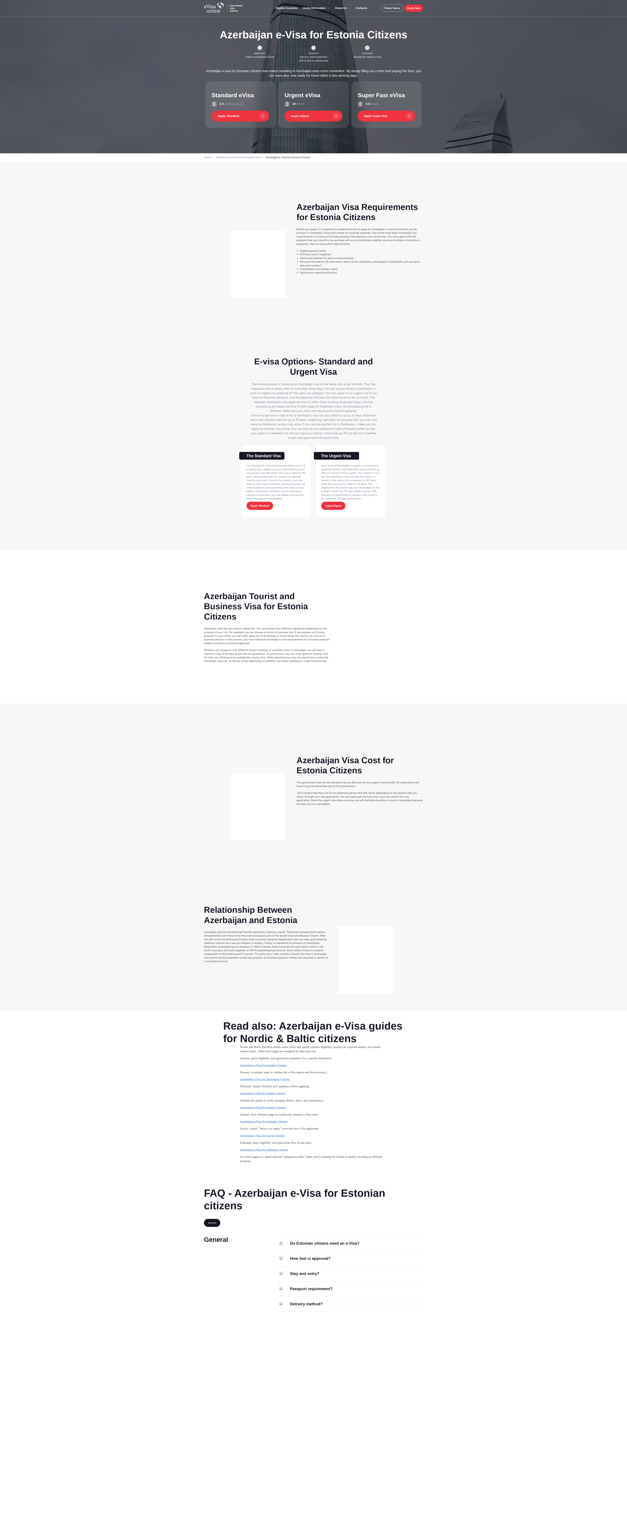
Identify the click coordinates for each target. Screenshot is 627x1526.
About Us (341, 8)
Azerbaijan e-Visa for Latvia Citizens (262, 1135)
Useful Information (314, 8)
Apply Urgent (300, 116)
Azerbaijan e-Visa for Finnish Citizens (263, 1107)
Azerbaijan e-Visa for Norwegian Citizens (265, 1079)
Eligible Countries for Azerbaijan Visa (238, 157)
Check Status (392, 8)
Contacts (361, 8)
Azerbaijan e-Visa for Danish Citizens (262, 1093)
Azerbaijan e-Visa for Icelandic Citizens (264, 1121)
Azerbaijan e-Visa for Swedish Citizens (263, 1065)
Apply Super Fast (375, 116)
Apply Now (413, 8)
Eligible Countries (287, 8)
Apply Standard (228, 116)
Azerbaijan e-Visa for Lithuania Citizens (264, 1149)
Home (207, 157)
